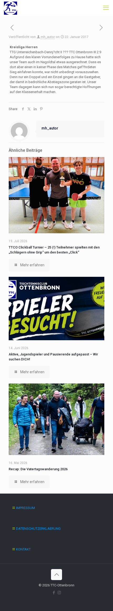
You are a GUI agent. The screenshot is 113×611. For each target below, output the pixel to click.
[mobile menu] (105, 7)
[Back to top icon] (56, 574)
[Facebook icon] (54, 592)
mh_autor (48, 37)
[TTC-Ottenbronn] (10, 7)
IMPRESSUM (25, 508)
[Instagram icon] (59, 592)
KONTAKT (23, 549)
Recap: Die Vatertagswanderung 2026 (38, 469)
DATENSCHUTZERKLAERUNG (38, 529)
